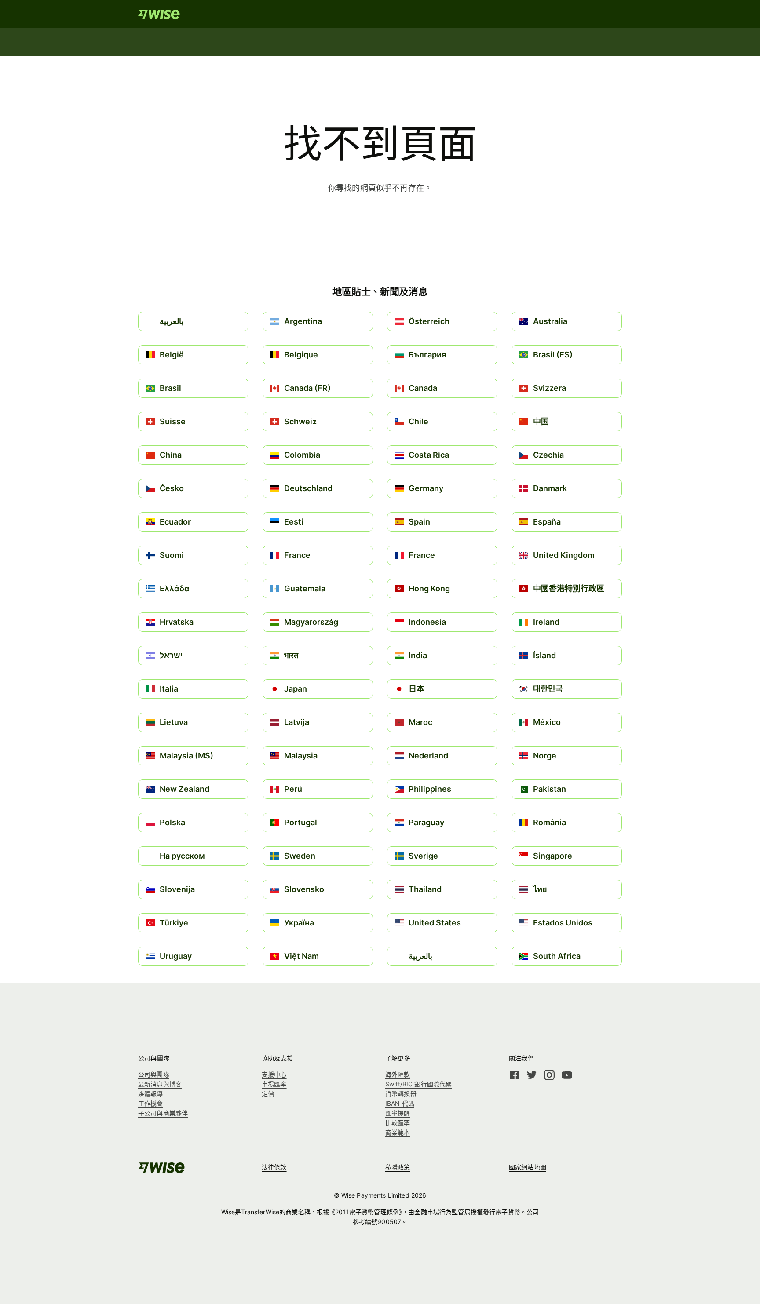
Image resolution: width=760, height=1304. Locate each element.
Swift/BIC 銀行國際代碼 (418, 1084)
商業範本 (397, 1132)
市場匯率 (274, 1084)
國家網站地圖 (527, 1167)
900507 (389, 1221)
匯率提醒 (397, 1113)
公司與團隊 (153, 1074)
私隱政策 (397, 1167)
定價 (268, 1093)
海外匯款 (397, 1074)
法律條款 (274, 1167)
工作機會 (150, 1103)
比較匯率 (397, 1122)
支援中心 (274, 1074)
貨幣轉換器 (401, 1093)
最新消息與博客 (160, 1084)
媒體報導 (150, 1093)
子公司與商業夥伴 (163, 1113)
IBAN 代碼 (399, 1103)
